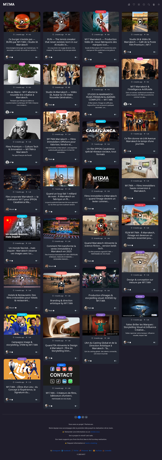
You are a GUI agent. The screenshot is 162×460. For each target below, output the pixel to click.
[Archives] (144, 4)
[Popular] (134, 4)
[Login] (154, 4)
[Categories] (139, 4)
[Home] (129, 4)
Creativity (22, 267)
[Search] (149, 4)
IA (22, 64)
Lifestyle (22, 119)
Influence (61, 64)
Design (22, 359)
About (61, 365)
